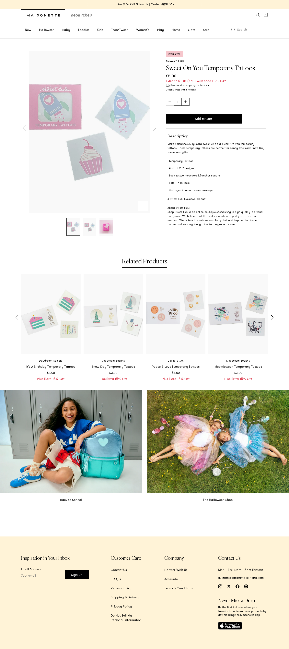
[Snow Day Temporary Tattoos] (113, 314)
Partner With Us (175, 570)
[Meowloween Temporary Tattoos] (238, 314)
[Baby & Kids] (43, 15)
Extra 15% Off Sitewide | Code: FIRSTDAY (144, 4)
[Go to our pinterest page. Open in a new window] (246, 586)
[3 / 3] (106, 227)
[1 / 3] (73, 227)
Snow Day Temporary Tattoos (113, 366)
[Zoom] (143, 206)
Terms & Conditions (178, 588)
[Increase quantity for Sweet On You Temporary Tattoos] (186, 102)
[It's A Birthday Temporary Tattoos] (51, 314)
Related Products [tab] (144, 261)
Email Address (31, 569)
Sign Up (77, 575)
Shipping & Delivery (125, 597)
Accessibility (173, 579)
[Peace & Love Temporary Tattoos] (176, 314)
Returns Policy (121, 588)
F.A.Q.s (116, 579)
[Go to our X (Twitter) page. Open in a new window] (229, 586)
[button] (271, 317)
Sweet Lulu (176, 61)
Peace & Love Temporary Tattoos (176, 366)
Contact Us (119, 570)
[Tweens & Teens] (81, 15)
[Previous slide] (88, 4)
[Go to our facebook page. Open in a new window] (237, 586)
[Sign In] (257, 15)
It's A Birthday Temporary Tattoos (50, 366)
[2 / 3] (89, 227)
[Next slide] (201, 4)
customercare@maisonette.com (241, 578)
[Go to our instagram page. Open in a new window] (220, 586)
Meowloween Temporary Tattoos (238, 366)
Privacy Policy (121, 606)
